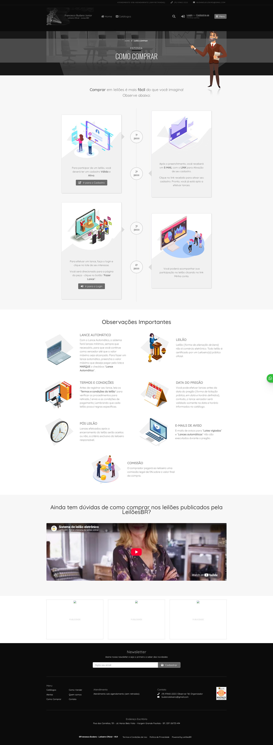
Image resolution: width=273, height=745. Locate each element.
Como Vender (75, 690)
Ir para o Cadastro (93, 182)
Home (108, 16)
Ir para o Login (93, 286)
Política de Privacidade (159, 737)
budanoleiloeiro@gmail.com (210, 2)
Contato (72, 699)
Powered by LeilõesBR (181, 737)
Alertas (49, 694)
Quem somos (75, 694)
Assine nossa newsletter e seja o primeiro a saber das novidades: (136, 657)
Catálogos (124, 16)
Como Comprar (53, 699)
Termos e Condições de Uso (135, 737)
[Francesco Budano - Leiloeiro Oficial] (70, 16)
